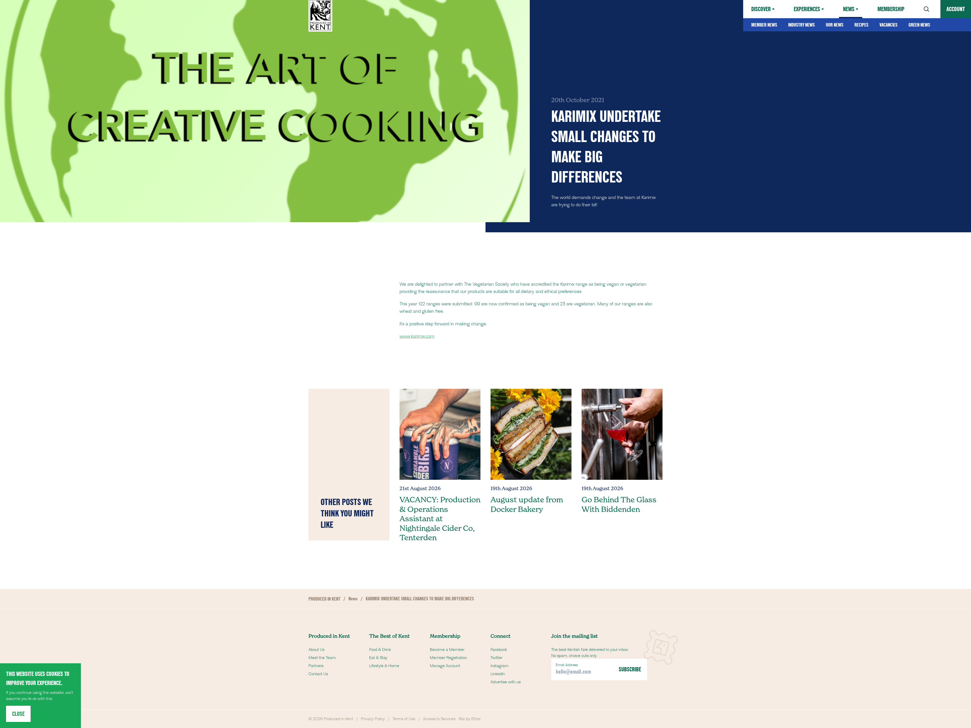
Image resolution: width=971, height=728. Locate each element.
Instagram (500, 666)
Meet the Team (322, 658)
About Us (316, 650)
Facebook (499, 650)
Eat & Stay (378, 658)
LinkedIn (498, 674)
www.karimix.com (417, 336)
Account (955, 9)
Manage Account (445, 666)
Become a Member (447, 650)
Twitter (496, 658)
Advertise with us (506, 682)
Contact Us (318, 674)
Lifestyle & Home (384, 666)
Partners (315, 666)
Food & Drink (380, 650)
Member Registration (448, 658)
